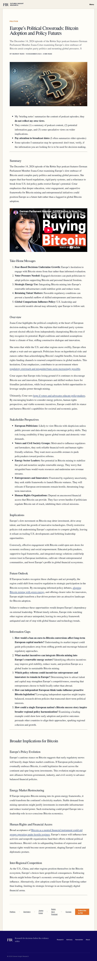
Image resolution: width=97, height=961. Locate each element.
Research (60, 940)
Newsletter (79, 940)
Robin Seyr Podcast (54, 911)
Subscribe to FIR (82, 911)
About (88, 940)
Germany (26, 912)
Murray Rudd (18, 54)
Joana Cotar (41, 911)
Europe (68, 912)
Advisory (69, 940)
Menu (91, 4)
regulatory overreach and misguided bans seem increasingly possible (45, 368)
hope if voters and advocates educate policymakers (59, 395)
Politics (12, 912)
